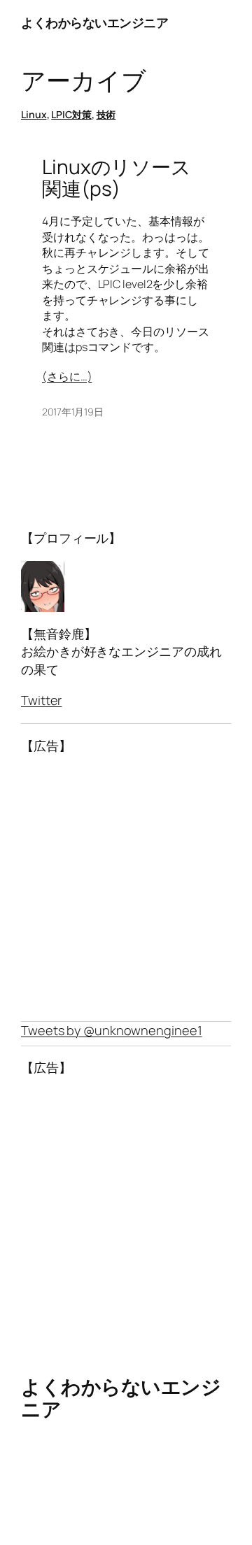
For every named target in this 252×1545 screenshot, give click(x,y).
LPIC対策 (71, 114)
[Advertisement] (126, 888)
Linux (34, 114)
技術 (106, 114)
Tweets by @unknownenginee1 (111, 1030)
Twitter (41, 700)
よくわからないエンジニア (94, 22)
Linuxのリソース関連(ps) (116, 178)
